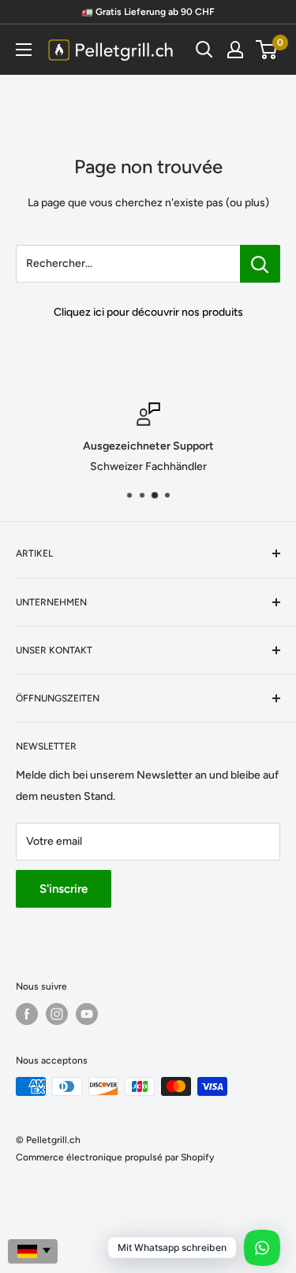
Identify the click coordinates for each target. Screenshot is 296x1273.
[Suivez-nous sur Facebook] (27, 1014)
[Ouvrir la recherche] (204, 49)
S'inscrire (63, 889)
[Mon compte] (235, 49)
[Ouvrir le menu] (24, 49)
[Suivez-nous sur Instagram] (57, 1014)
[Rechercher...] (260, 264)
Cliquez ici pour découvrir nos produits (148, 312)
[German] (33, 1251)
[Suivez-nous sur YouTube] (87, 1014)
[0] (267, 49)
